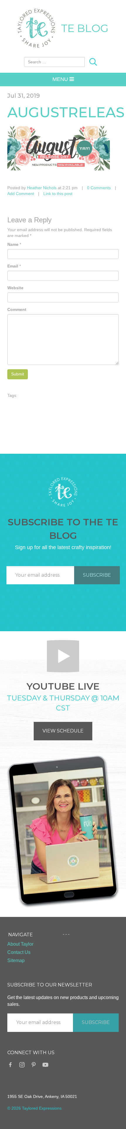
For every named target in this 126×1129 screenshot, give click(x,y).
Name (12, 244)
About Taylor (20, 944)
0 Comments (99, 187)
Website (15, 287)
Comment (16, 309)
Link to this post (57, 193)
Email (12, 266)
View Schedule (63, 731)
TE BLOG (84, 28)
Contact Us (18, 952)
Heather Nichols (42, 187)
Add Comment (20, 193)
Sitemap (16, 960)
